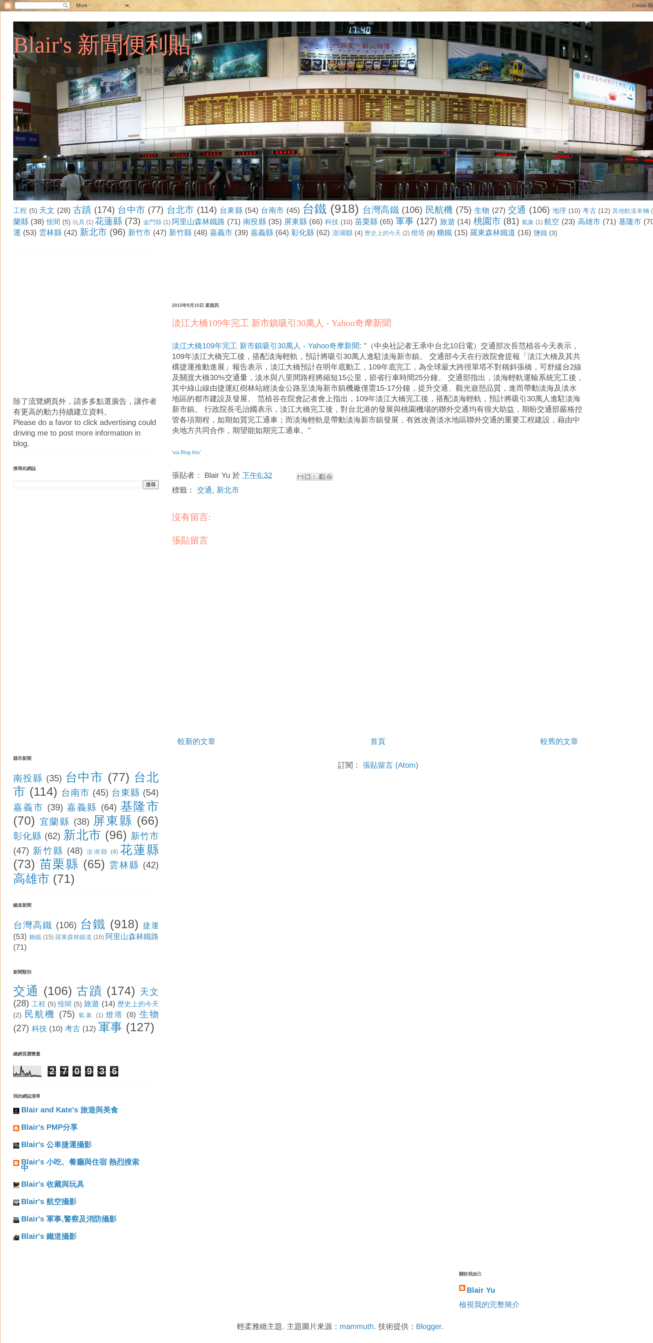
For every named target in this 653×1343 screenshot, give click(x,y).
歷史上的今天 (383, 233)
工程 (20, 210)
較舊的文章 (559, 741)
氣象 (528, 222)
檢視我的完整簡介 (489, 1304)
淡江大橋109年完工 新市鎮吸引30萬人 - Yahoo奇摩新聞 (281, 323)
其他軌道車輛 (630, 211)
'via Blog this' (186, 452)
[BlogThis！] (307, 477)
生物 (482, 210)
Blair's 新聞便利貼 (102, 44)
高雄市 (589, 221)
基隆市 (630, 221)
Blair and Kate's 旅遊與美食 (69, 1110)
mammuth (357, 1326)
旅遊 (447, 221)
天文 (47, 210)
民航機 (439, 210)
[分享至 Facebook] (322, 477)
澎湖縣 (342, 233)
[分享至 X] (315, 477)
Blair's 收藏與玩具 (52, 1184)
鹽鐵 (540, 233)
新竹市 (139, 232)
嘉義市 (221, 232)
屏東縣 (295, 221)
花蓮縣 (108, 221)
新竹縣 (180, 232)
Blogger (428, 1326)
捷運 (151, 925)
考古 (589, 210)
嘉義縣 (262, 232)
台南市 (272, 210)
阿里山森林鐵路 (198, 221)
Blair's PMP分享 (49, 1127)
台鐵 (314, 209)
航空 (551, 221)
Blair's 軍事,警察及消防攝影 (69, 1219)
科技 (332, 222)
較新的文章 (196, 741)
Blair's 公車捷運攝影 (56, 1144)
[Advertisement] (309, 266)
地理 (559, 210)
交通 (517, 210)
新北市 (93, 232)
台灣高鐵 (380, 210)
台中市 (131, 210)
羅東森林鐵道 (492, 232)
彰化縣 (302, 232)
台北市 (180, 210)
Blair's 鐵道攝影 (49, 1236)
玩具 (79, 222)
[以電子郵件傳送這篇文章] (300, 477)
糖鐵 (444, 232)
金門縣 (152, 222)
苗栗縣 (366, 221)
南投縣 (254, 221)
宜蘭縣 (55, 821)
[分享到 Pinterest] (329, 477)
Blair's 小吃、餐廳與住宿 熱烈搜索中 (80, 1165)
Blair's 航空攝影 (49, 1201)
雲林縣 (50, 232)
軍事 (405, 221)
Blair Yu (481, 1290)
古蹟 (82, 210)
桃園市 (487, 221)
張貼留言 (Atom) (390, 765)
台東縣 (231, 210)
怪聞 (53, 222)
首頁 (377, 741)
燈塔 (418, 233)
